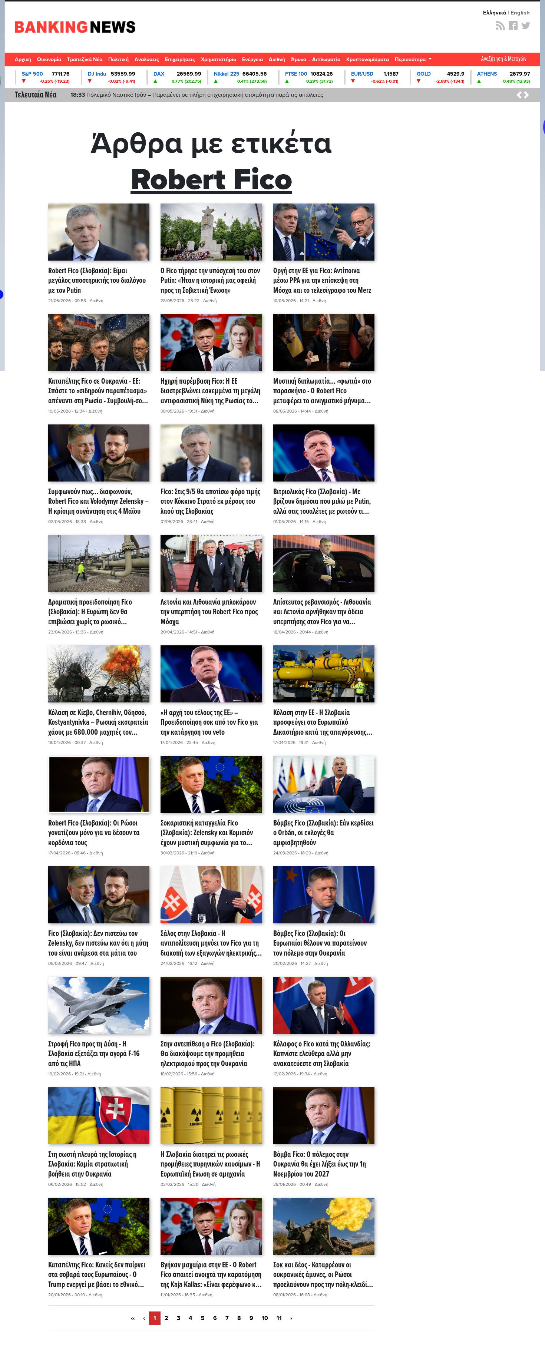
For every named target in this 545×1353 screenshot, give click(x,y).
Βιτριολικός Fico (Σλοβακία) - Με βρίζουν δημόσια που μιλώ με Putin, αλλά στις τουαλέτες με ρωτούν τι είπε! (322, 501)
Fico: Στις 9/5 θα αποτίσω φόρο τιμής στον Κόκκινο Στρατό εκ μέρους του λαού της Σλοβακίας (210, 501)
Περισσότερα (411, 59)
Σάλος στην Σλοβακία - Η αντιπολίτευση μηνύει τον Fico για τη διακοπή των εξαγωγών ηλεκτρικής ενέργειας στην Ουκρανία (210, 943)
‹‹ (133, 1318)
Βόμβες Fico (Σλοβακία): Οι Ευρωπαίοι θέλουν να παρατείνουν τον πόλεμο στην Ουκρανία (320, 943)
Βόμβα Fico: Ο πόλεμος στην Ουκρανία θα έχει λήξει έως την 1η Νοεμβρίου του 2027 (319, 1164)
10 (265, 1318)
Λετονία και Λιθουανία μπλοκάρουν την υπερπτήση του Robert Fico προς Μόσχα (209, 612)
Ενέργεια (252, 59)
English (520, 13)
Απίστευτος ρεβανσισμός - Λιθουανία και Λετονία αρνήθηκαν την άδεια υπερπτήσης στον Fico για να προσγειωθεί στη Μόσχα (322, 612)
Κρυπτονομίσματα (367, 59)
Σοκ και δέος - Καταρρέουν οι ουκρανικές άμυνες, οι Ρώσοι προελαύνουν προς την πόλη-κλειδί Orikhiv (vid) (320, 1275)
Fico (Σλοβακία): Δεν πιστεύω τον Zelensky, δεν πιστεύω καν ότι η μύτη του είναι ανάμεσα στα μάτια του (98, 943)
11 (279, 1318)
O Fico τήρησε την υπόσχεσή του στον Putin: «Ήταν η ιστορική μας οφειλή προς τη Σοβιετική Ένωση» (210, 281)
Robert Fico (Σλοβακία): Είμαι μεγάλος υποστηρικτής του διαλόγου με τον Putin (97, 281)
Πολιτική (118, 59)
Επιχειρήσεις (180, 59)
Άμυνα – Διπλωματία (315, 59)
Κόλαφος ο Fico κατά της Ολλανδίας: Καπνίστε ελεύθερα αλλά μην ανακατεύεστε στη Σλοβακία (321, 1054)
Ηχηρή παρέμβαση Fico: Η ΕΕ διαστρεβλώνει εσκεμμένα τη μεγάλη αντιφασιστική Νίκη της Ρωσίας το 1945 (210, 391)
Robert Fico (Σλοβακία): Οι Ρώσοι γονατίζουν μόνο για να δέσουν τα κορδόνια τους (94, 833)
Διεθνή (277, 59)
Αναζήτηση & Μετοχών (503, 59)
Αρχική (23, 59)
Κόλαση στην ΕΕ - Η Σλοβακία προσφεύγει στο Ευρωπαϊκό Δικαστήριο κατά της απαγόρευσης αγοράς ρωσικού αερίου (319, 722)
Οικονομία (49, 59)
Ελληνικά (494, 13)
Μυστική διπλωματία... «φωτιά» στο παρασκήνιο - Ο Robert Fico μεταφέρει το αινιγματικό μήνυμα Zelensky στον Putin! (322, 391)
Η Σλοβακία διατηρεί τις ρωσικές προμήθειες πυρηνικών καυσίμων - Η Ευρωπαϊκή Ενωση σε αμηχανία (210, 1164)
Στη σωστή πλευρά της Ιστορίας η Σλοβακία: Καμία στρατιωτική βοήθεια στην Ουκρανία (92, 1164)
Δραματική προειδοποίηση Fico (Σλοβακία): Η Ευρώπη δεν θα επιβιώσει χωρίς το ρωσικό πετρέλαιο (90, 612)
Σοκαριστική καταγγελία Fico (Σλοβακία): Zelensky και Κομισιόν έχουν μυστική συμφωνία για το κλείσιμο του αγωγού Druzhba (207, 833)
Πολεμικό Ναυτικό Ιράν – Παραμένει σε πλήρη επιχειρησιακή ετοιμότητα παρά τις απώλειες (196, 95)
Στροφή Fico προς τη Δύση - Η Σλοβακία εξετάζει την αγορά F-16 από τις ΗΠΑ (94, 1054)
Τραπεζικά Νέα (84, 59)
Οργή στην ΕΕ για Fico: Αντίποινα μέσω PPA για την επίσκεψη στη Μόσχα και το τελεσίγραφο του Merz (322, 281)
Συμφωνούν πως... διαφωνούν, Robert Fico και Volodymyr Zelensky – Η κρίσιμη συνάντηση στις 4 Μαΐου (98, 501)
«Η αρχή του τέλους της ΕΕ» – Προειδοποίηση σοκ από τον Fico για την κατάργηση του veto (209, 722)
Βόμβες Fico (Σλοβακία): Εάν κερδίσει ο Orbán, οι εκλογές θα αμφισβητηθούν (323, 833)
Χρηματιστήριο (218, 59)
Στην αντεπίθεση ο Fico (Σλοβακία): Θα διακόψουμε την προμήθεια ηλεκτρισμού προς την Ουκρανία (208, 1054)
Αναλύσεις (147, 59)
